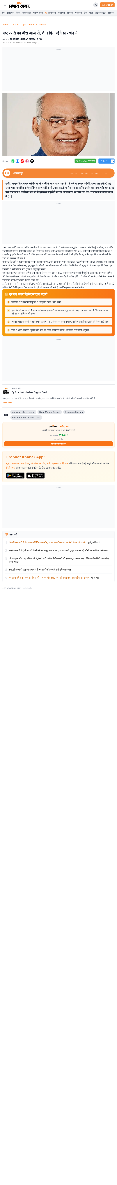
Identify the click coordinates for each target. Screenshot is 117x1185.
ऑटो (91, 12)
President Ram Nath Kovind (26, 417)
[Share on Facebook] (17, 161)
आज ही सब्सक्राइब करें (58, 443)
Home (5, 24)
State (15, 24)
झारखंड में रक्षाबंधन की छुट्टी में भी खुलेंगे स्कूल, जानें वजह (36, 302)
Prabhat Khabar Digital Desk (31, 392)
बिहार (18, 12)
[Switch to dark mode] (95, 4)
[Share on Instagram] (27, 161)
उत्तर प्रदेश (26, 12)
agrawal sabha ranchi (23, 412)
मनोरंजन (78, 12)
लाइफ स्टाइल (100, 12)
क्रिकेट (55, 463)
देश (7, 463)
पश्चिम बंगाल (38, 12)
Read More (7, 403)
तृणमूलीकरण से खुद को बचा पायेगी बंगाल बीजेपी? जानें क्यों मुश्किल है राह (40, 569)
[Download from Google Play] (15, 475)
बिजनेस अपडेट (38, 463)
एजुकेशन (61, 12)
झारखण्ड (10, 12)
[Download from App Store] (35, 475)
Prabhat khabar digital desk (26, 39)
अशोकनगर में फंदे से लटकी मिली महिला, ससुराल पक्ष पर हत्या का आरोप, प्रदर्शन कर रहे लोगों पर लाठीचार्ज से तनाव (58, 550)
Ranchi (42, 24)
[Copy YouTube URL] (22, 161)
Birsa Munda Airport (49, 412)
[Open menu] (5, 4)
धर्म (48, 463)
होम (3, 12)
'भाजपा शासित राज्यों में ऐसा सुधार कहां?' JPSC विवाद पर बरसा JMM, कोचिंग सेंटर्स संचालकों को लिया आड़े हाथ (59, 321)
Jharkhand (28, 24)
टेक (85, 12)
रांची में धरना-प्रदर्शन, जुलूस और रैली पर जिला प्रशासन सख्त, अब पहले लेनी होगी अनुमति (50, 330)
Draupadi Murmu (74, 412)
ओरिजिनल (52, 12)
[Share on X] (32, 161)
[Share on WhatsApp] (12, 161)
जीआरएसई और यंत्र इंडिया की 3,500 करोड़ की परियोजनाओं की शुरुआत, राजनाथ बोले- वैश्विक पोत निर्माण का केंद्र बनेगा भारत (59, 560)
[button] (58, 124)
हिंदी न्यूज (10, 468)
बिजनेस (70, 12)
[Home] (19, 5)
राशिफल (111, 12)
